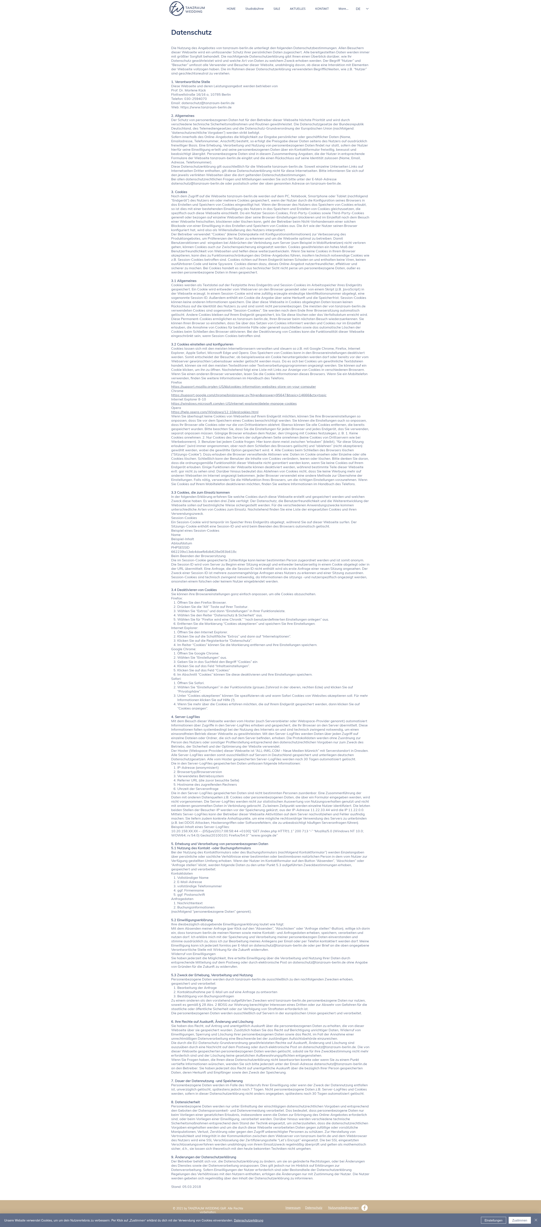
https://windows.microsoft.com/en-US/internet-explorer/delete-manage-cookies (234, 403)
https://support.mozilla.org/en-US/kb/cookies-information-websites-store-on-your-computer (243, 386)
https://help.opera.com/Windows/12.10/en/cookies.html (214, 412)
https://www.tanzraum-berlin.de (206, 107)
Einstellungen (494, 1220)
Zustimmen (519, 1220)
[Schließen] (535, 1220)
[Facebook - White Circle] (364, 1208)
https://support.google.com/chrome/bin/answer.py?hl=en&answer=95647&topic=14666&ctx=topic (249, 395)
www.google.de (263, 835)
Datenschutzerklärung (248, 1220)
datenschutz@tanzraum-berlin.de (208, 103)
